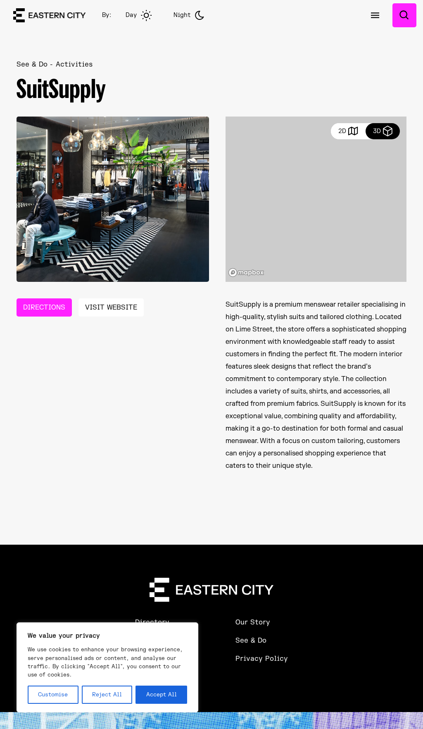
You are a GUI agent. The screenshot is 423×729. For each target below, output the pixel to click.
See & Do (32, 64)
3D (377, 131)
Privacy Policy (261, 659)
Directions (44, 307)
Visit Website (111, 307)
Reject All (107, 694)
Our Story (252, 622)
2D (342, 131)
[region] (107, 667)
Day (131, 15)
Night (182, 15)
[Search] (404, 15)
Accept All (161, 694)
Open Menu (375, 15)
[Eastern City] (49, 15)
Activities (74, 64)
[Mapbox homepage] (246, 272)
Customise (53, 694)
